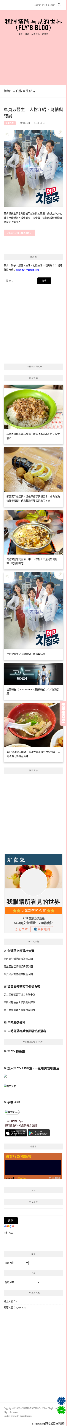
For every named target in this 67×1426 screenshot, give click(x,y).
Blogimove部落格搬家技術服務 (48, 1423)
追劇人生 (10, 123)
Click (63, 713)
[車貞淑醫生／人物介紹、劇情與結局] (33, 168)
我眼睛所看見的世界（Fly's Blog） (34, 24)
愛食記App (17, 1121)
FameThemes (26, 1416)
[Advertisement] (33, 56)
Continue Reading (19, 233)
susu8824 (25, 123)
